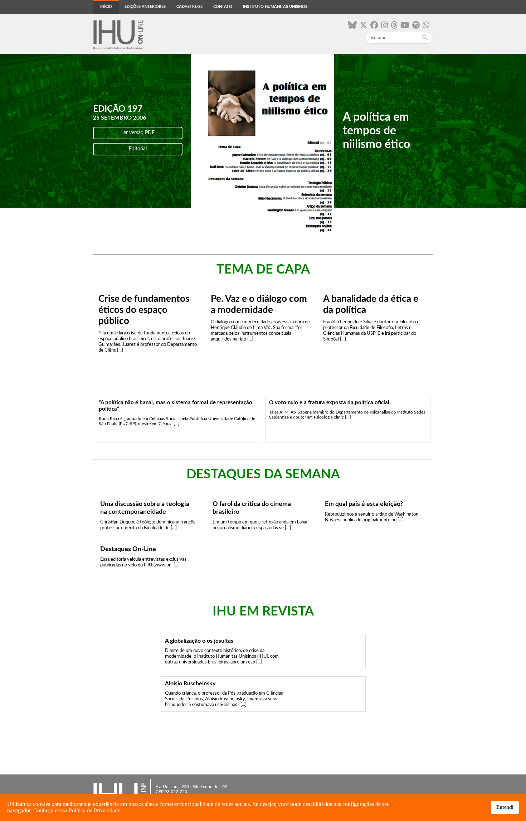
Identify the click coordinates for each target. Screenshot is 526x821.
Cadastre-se (189, 7)
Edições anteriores (145, 7)
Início (106, 7)
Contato (222, 7)
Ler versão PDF (138, 132)
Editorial (138, 148)
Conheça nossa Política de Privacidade (76, 810)
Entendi (504, 807)
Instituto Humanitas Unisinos (275, 7)
